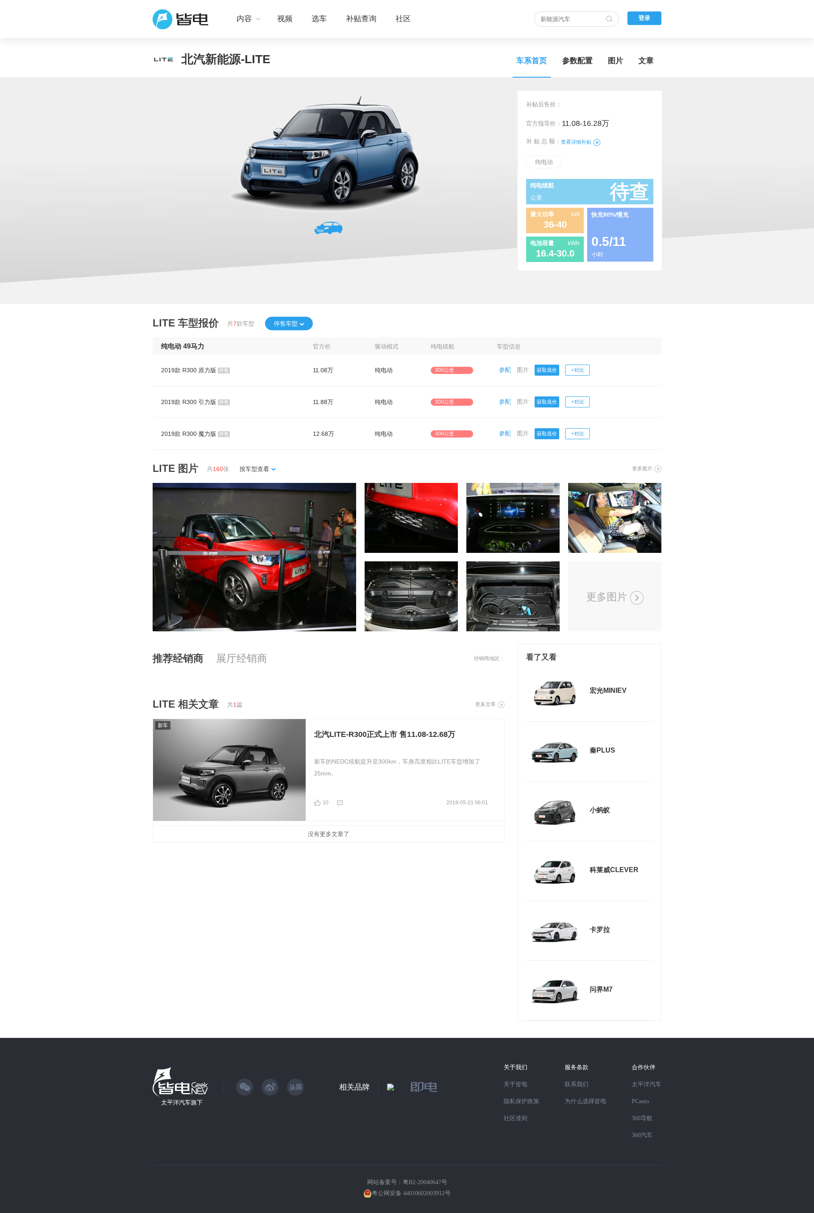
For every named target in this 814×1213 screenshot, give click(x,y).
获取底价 (547, 370)
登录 (644, 18)
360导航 (642, 1118)
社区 (403, 18)
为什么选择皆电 (585, 1101)
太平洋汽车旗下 (182, 1102)
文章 (646, 60)
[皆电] (181, 19)
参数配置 (577, 60)
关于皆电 (515, 1084)
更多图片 (642, 468)
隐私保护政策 (521, 1101)
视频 (285, 18)
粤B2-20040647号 (425, 1182)
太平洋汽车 (646, 1084)
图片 (615, 60)
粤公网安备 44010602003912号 (411, 1193)
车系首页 (531, 60)
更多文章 (485, 704)
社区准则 (515, 1118)
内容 (244, 18)
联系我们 (576, 1084)
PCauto (640, 1101)
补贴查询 (361, 18)
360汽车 (642, 1135)
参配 (505, 369)
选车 (319, 18)
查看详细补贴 (576, 142)
